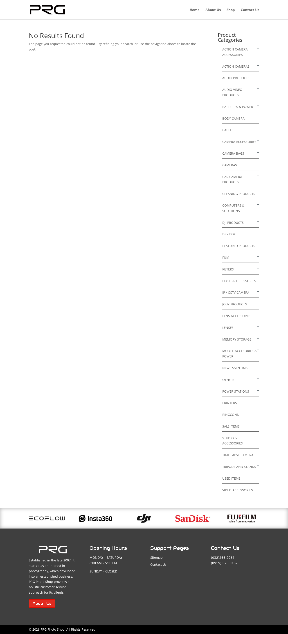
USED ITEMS (231, 478)
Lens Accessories (236, 316)
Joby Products (234, 304)
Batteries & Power (237, 107)
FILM (225, 257)
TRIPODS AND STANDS (239, 467)
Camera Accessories (239, 142)
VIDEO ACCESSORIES (237, 490)
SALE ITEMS (231, 426)
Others (228, 380)
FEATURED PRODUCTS (238, 246)
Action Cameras (236, 66)
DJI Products (233, 222)
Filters (228, 269)
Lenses (228, 327)
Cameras (229, 165)
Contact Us (250, 10)
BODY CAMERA (233, 118)
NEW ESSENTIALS (235, 368)
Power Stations (235, 391)
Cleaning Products (238, 194)
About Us (213, 10)
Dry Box (229, 234)
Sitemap (156, 557)
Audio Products (236, 78)
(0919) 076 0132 (224, 563)
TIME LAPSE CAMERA (237, 455)
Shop (231, 10)
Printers (229, 403)
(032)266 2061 (223, 557)
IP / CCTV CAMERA (235, 292)
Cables (228, 130)
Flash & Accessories (239, 281)
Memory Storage (236, 339)
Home (195, 10)
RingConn (230, 414)
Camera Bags (233, 153)
